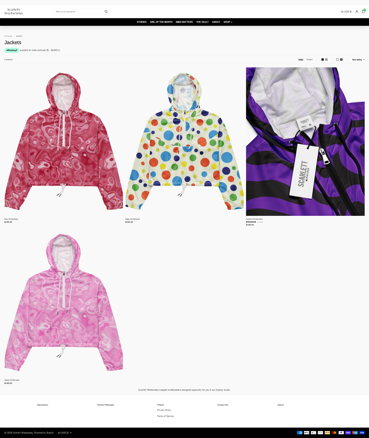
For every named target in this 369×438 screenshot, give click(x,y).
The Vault (202, 22)
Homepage (8, 36)
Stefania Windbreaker (254, 219)
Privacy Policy (164, 410)
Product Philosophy (105, 405)
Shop (227, 22)
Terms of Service (165, 416)
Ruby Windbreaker (11, 219)
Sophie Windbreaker (12, 380)
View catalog (37, 11)
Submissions (42, 405)
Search (281, 405)
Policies (160, 405)
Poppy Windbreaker (132, 219)
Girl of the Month (161, 22)
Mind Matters (184, 22)
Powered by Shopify (44, 432)
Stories (142, 22)
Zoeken (106, 11)
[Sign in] (356, 11)
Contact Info (223, 405)
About (216, 22)
